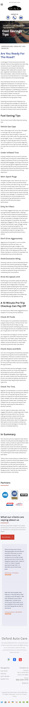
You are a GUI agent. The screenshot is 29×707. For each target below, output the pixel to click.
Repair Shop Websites (20, 692)
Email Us (25, 683)
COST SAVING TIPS (8, 27)
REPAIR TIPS (20, 25)
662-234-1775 (12, 643)
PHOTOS (3, 674)
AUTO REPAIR (5, 676)
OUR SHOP (4, 671)
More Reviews (6, 537)
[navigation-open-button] (2, 4)
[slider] (8, 574)
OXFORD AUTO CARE (9, 25)
